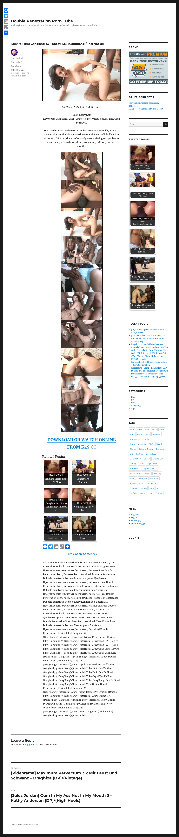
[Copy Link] (6, 27)
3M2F (154, 429)
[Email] (6, 21)
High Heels (152, 464)
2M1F (132, 429)
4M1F (13, 70)
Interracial (15, 73)
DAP (133, 397)
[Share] (6, 33)
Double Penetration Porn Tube (42, 21)
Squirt (141, 483)
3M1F (147, 429)
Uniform (133, 493)
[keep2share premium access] (148, 68)
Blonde (133, 449)
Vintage (158, 493)
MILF (154, 468)
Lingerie (145, 468)
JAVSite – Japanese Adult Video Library (146, 109)
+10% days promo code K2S (81, 553)
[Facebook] (6, 10)
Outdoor (147, 473)
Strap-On (134, 488)
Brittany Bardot (146, 449)
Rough (133, 483)
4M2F (139, 434)
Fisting (133, 464)
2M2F (139, 429)
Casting (139, 454)
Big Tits (160, 444)
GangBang (16, 66)
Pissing (133, 478)
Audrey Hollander (138, 444)
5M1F (147, 434)
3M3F (161, 429)
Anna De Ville (136, 439)
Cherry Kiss (151, 454)
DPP (133, 403)
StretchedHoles (18, 58)
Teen (24, 76)
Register (135, 515)
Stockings (151, 483)
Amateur (156, 434)
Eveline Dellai (158, 459)
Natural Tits (16, 76)
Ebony (147, 459)
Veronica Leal (146, 493)
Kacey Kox (25, 73)
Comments (138, 523)
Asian (147, 439)
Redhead (143, 478)
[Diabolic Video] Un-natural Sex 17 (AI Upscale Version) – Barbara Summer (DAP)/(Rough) (148, 338)
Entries (136, 520)
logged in (30, 744)
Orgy (133, 409)
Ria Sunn (154, 478)
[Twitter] (6, 16)
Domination (135, 459)
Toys (158, 488)
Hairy (141, 464)
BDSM (152, 444)
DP (132, 400)
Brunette (20, 70)
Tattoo (144, 488)
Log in (134, 517)
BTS (131, 454)
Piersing (157, 473)
